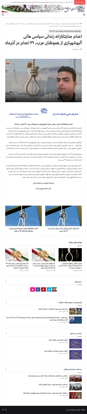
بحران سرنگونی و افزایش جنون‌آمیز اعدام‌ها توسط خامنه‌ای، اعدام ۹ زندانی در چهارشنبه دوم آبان (70, 266)
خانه (79, 24)
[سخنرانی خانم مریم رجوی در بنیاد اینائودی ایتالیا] (75, 387)
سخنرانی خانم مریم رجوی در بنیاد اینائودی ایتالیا (53, 385)
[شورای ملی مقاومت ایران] (43, 8)
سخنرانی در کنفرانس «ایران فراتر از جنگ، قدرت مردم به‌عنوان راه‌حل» (48, 376)
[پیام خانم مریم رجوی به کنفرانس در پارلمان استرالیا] (75, 311)
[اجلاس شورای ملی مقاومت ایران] (75, 343)
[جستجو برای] (84, 14)
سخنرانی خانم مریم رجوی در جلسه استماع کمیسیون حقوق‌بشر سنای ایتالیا (45, 393)
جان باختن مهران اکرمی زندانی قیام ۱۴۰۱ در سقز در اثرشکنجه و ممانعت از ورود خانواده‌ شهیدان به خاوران (17, 266)
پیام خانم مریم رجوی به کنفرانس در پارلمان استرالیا (53, 309)
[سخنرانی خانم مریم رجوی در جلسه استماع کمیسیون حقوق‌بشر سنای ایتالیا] (75, 395)
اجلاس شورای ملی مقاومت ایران (58, 340)
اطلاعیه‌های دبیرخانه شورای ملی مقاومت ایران (64, 24)
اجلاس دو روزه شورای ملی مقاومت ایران (56, 351)
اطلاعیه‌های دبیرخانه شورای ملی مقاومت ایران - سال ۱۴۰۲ (35, 24)
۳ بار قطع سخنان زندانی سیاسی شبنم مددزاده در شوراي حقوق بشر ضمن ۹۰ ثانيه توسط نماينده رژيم (44, 266)
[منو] (3, 14)
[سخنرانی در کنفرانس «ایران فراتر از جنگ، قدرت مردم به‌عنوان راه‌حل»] (75, 378)
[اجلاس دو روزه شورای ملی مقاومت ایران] (75, 354)
